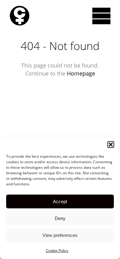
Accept (60, 201)
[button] (111, 144)
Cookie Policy (57, 250)
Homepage (81, 73)
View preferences (60, 235)
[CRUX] (20, 16)
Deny (60, 218)
